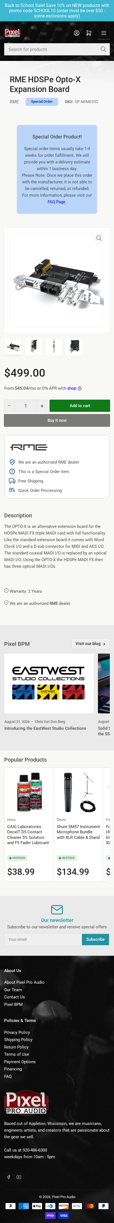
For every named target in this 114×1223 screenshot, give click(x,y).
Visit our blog (88, 643)
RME (14, 101)
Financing (13, 1069)
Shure (61, 820)
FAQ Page (56, 201)
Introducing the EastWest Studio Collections (45, 728)
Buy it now (57, 420)
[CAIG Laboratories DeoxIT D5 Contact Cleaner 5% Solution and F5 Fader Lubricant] (29, 792)
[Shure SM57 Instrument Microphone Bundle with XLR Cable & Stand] (78, 792)
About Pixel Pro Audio (24, 982)
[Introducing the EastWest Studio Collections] (49, 683)
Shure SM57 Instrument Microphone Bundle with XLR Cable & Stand (78, 832)
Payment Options (20, 1061)
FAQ (8, 1076)
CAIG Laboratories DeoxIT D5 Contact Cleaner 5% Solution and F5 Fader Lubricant (28, 835)
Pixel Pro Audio (63, 1197)
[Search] (103, 49)
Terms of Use (16, 1054)
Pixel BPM (13, 1004)
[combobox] (57, 49)
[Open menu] (104, 33)
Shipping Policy (18, 1039)
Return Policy (16, 1047)
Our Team (13, 989)
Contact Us (14, 997)
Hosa (11, 820)
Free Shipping (30, 481)
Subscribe (95, 939)
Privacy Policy (17, 1032)
